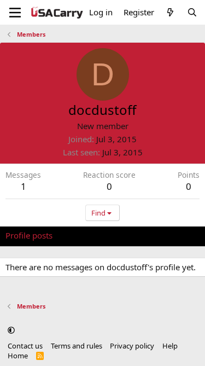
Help (170, 346)
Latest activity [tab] (89, 235)
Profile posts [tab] (28, 235)
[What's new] (170, 12)
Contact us (25, 346)
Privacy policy (132, 346)
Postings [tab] (142, 235)
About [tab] (180, 235)
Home (18, 356)
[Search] (192, 12)
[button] (11, 330)
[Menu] (15, 13)
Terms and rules (76, 346)
